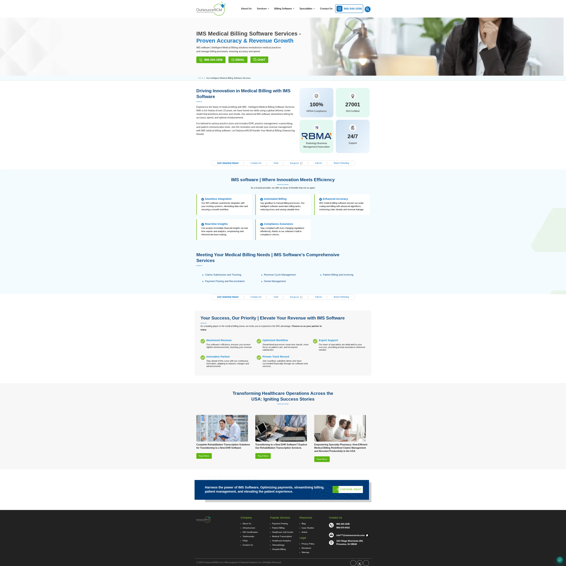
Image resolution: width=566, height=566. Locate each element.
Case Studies (308, 528)
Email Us (294, 163)
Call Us (318, 163)
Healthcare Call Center (282, 532)
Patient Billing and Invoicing (338, 274)
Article (304, 532)
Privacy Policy (308, 544)
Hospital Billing (279, 549)
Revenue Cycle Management (280, 274)
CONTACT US (349, 489)
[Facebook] (353, 563)
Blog (304, 523)
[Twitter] (360, 563)
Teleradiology (278, 545)
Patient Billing (278, 528)
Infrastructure (249, 528)
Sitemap (305, 552)
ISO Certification (250, 532)
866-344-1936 (213, 59)
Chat (276, 163)
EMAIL (240, 59)
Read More (204, 456)
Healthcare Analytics (281, 540)
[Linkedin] (366, 563)
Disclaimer (306, 548)
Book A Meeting (341, 163)
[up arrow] (556, 97)
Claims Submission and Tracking (223, 274)
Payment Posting (280, 523)
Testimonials (248, 536)
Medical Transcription (282, 536)
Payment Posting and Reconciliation (225, 281)
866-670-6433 (343, 527)
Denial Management (275, 281)
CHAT (261, 59)
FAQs (245, 540)
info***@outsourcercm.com (350, 535)
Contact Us (326, 8)
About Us (246, 8)
